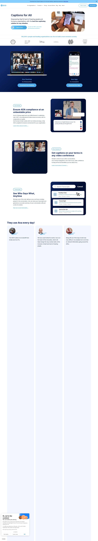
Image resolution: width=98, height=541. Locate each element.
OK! (25, 534)
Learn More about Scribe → (20, 125)
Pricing (45, 5)
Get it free (66, 1)
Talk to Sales (83, 5)
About (63, 5)
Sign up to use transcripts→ (20, 207)
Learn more (15, 534)
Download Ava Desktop (27, 85)
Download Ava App (74, 85)
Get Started (92, 5)
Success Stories (51, 5)
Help (60, 5)
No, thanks (6, 534)
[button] (32, 5)
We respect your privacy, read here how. (10, 529)
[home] (3, 5)
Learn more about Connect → (60, 165)
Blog (57, 5)
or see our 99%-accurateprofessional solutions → (34, 27)
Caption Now (19, 27)
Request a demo (49, 42)
